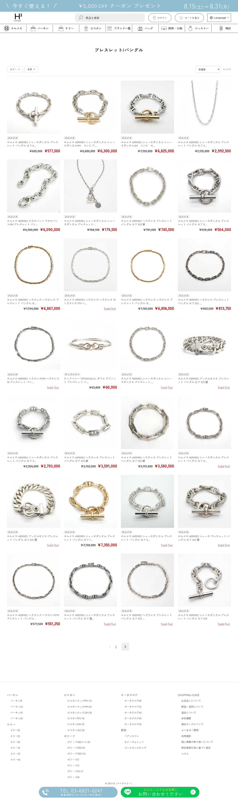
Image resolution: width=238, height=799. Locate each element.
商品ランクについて (192, 724)
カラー (13, 69)
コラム (185, 753)
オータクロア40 (133, 712)
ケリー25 (15, 736)
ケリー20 (15, 730)
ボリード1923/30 (76, 753)
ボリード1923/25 (76, 747)
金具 (30, 69)
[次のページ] (125, 647)
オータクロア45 (132, 718)
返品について (188, 712)
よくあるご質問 (189, 730)
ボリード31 (73, 765)
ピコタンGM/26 (76, 730)
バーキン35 (16, 712)
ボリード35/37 (75, 771)
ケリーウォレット (134, 742)
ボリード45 (73, 777)
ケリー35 (15, 753)
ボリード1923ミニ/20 (78, 742)
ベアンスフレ (131, 736)
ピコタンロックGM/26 (79, 712)
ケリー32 (15, 747)
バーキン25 (16, 700)
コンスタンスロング (135, 747)
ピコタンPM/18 (75, 718)
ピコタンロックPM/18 (79, 700)
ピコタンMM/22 (75, 724)
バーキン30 (16, 706)
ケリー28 (15, 742)
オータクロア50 (132, 724)
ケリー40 (15, 759)
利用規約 (186, 736)
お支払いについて (191, 700)
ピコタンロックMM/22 (79, 706)
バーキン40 (16, 718)
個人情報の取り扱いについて (197, 741)
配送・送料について (192, 706)
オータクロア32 (132, 706)
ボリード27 (73, 759)
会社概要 (186, 718)
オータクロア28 (132, 700)
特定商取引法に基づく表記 (196, 747)
